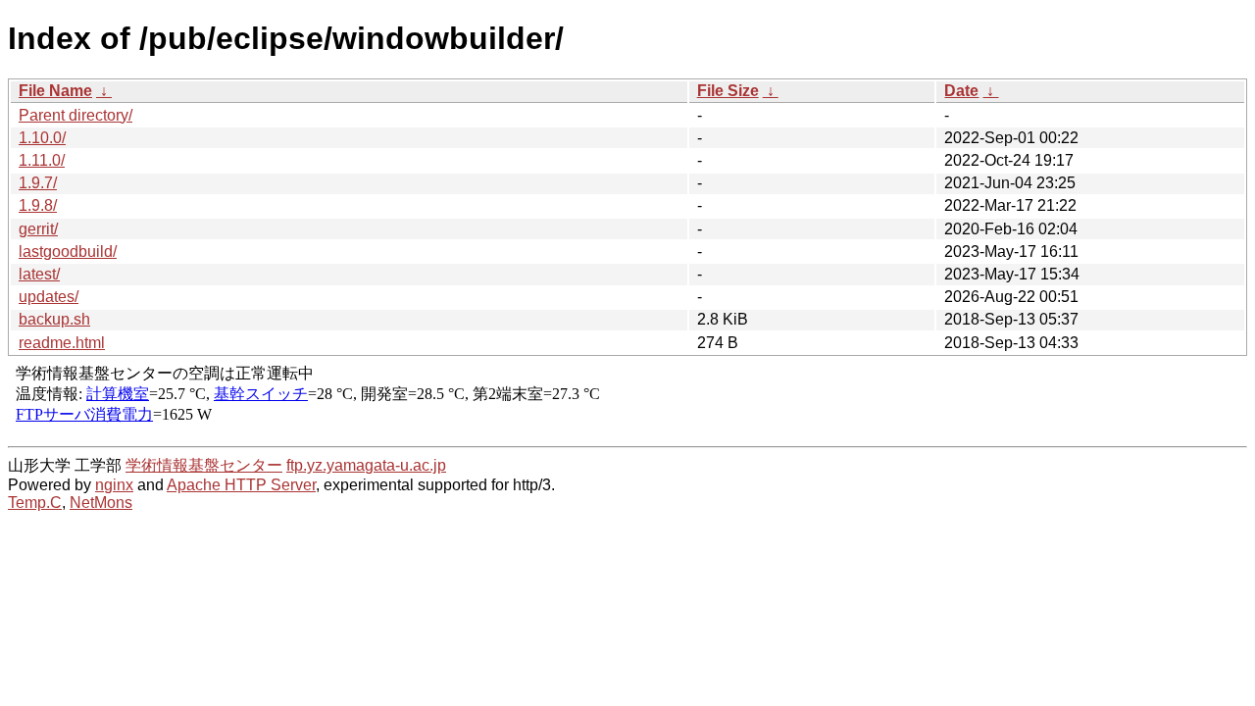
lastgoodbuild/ (68, 251)
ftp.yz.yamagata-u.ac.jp (366, 465)
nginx (114, 485)
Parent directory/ (75, 115)
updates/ (48, 296)
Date (961, 90)
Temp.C (35, 502)
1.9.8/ (38, 205)
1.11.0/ (42, 160)
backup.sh (54, 319)
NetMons (101, 502)
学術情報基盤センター (204, 465)
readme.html (62, 342)
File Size (728, 90)
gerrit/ (38, 229)
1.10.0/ (42, 137)
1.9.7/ (38, 183)
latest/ (39, 274)
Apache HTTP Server (241, 485)
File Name (55, 90)
